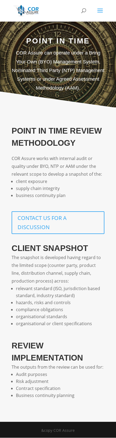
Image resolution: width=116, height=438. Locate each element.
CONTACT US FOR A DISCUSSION (42, 222)
